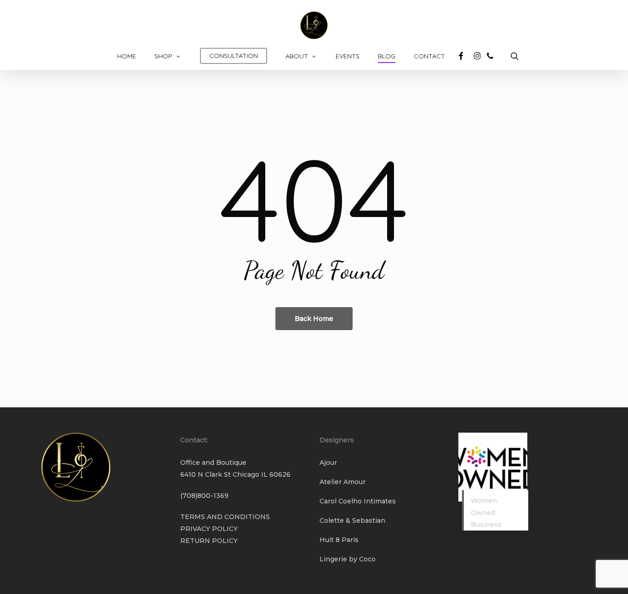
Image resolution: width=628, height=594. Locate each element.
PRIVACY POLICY (209, 529)
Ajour (328, 462)
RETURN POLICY (209, 541)
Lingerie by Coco (348, 559)
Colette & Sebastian (352, 520)
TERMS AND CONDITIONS (225, 517)
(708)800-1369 (204, 495)
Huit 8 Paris (339, 540)
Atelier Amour (342, 482)
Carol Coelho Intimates (358, 501)
